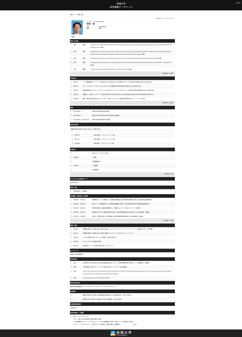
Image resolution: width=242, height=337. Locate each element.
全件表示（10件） (169, 220)
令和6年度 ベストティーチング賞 (103, 143)
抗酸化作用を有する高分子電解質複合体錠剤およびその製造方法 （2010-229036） (107, 295)
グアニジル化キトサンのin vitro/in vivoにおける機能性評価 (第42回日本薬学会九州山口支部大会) (112, 86)
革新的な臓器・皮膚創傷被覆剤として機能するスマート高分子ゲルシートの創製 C (116, 208)
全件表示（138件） (168, 73)
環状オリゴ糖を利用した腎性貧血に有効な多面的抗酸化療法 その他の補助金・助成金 (117, 216)
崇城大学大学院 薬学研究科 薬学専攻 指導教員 (105, 115)
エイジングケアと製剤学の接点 (92, 241)
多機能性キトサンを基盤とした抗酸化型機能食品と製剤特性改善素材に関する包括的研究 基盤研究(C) (122, 200)
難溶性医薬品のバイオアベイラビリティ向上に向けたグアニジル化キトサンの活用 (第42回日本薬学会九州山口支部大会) (118, 90)
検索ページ (73, 14)
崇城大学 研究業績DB (76, 254)
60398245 (73, 308)
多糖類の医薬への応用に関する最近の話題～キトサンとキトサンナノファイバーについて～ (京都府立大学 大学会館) (118, 229)
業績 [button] (72, 37)
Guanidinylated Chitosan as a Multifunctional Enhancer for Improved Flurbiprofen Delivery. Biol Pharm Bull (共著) (126, 58)
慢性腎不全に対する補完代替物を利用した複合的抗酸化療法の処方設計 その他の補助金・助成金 (120, 212)
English (238, 3)
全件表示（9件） (169, 174)
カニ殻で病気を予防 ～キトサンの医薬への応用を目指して (100, 237)
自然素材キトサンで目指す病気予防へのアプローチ (98, 246)
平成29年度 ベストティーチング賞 (104, 139)
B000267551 (74, 182)
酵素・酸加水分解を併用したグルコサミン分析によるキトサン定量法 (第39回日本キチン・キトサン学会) (114, 98)
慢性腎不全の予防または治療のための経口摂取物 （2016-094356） (103, 299)
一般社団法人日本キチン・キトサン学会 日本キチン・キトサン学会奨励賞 (105, 267)
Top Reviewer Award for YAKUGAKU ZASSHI (96, 278)
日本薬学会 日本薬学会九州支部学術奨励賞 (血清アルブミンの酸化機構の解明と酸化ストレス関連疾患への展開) (116, 263)
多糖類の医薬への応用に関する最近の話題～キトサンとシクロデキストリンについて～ (108, 233)
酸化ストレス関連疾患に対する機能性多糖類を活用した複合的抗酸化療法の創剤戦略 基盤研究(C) (121, 204)
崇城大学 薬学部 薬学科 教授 (100, 111)
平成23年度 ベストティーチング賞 (104, 135)
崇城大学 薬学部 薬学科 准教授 (101, 119)
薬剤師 (85, 191)
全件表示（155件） (168, 103)
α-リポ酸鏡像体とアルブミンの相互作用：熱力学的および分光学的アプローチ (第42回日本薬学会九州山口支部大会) (117, 82)
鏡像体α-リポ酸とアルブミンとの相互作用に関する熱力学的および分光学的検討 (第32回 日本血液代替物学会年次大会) (118, 94)
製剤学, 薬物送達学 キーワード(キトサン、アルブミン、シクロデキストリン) (93, 286)
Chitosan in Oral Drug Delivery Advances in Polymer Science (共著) (111, 69)
